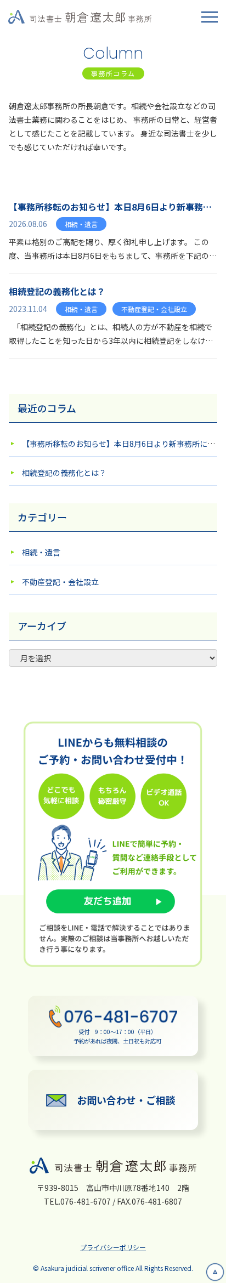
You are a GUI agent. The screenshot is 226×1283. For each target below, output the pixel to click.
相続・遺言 (41, 552)
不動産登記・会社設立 (60, 581)
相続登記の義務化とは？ (64, 472)
